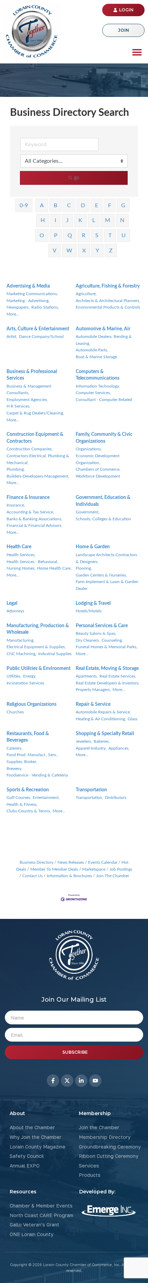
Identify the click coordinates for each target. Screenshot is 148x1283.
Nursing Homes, (21, 568)
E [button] (96, 205)
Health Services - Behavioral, (32, 562)
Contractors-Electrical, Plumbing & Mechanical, (38, 459)
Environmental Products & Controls (108, 307)
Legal (12, 603)
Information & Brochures (69, 876)
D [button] (83, 205)
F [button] (109, 205)
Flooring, (84, 568)
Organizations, (89, 449)
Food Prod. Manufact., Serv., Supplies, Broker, (32, 758)
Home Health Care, (54, 568)
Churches (15, 712)
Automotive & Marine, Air (103, 329)
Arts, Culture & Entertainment (38, 329)
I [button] (55, 220)
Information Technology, (98, 386)
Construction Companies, (30, 449)
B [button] (55, 205)
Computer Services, (93, 393)
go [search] (76, 178)
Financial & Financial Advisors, (34, 525)
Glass (132, 719)
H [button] (43, 220)
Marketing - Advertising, (28, 301)
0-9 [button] (24, 205)
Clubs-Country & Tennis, (29, 811)
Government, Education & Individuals (103, 501)
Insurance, (16, 505)
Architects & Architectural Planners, (108, 301)
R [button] (83, 235)
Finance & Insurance (28, 497)
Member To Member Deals (54, 869)
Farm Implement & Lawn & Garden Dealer (107, 585)
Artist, (12, 336)
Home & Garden (93, 546)
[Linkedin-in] (81, 1080)
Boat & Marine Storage (96, 357)
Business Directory (36, 862)
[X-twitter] (67, 1080)
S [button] (96, 235)
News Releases (70, 862)
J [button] (67, 220)
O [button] (42, 235)
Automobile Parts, (92, 350)
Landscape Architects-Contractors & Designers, (106, 558)
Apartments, (87, 676)
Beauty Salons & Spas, (96, 633)
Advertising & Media (28, 286)
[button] (137, 52)
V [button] (54, 250)
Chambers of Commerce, (98, 469)
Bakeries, (102, 741)
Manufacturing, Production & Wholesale (38, 629)
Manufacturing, (20, 640)
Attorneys (15, 611)
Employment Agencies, (27, 400)
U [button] (123, 235)
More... (13, 314)
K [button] (80, 220)
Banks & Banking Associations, (34, 519)
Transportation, (89, 797)
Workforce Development (98, 476)
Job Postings (120, 869)
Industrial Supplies (55, 654)
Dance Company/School (41, 336)
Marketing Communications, (32, 294)
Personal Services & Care (102, 625)
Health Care (19, 546)
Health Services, (21, 555)
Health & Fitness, (22, 804)
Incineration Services (25, 683)
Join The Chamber (112, 876)
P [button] (55, 235)
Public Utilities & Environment (39, 668)
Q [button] (69, 235)
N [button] (122, 220)
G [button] (123, 205)
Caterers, (14, 748)
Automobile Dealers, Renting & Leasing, (104, 339)
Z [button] (111, 250)
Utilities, (14, 676)
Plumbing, (16, 469)
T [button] (110, 235)
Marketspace (93, 869)
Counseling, (112, 640)
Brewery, (14, 768)
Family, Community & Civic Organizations (104, 438)
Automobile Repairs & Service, (103, 712)
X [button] (84, 250)
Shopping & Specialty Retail (105, 733)
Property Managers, (93, 690)
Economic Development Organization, (97, 459)
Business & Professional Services (32, 375)
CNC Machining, (21, 654)
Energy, (29, 676)
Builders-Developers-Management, (38, 476)
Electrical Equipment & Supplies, (36, 647)
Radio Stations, (45, 307)
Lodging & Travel (93, 603)
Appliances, (118, 748)
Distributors (115, 797)
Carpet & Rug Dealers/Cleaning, (35, 413)
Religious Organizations (31, 704)
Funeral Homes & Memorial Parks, (106, 647)
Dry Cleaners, (88, 640)
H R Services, (18, 406)
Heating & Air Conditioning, (101, 719)
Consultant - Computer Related (104, 400)
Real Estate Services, (117, 676)
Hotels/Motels (89, 611)
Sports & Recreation (28, 790)
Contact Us (32, 876)
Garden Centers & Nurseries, (101, 575)
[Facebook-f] (53, 1080)
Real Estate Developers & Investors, (107, 683)
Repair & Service (93, 704)
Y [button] (97, 250)
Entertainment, (46, 797)
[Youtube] (95, 1080)
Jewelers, (84, 741)
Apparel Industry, (91, 748)
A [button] (42, 205)
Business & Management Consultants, (29, 389)
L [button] (93, 220)
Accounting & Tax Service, (30, 512)
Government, (87, 512)
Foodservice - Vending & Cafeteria (37, 775)
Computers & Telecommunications (97, 375)
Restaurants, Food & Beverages (28, 737)
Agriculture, (86, 294)
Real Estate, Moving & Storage (107, 668)
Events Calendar (102, 862)
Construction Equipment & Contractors (35, 438)
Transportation (91, 790)
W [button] (69, 250)
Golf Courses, (19, 797)
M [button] (107, 220)
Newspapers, (18, 307)
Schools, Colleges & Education (103, 519)
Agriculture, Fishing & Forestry (108, 286)
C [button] (69, 205)
